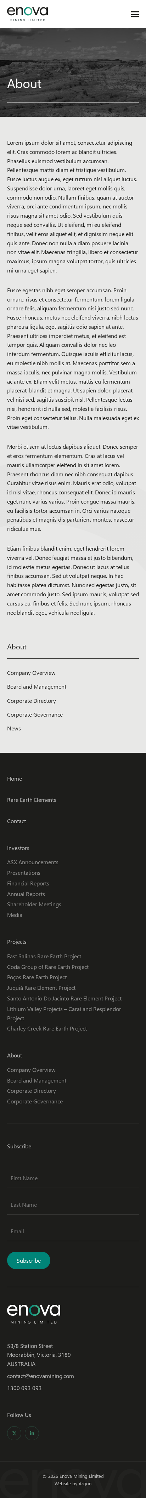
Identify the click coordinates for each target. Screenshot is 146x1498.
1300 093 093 (24, 1387)
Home (14, 778)
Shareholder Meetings (34, 904)
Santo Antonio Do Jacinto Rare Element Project (64, 998)
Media (14, 914)
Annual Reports (26, 893)
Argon (85, 1483)
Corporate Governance (35, 714)
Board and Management (36, 686)
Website (63, 1483)
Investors (18, 847)
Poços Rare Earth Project (37, 977)
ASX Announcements (32, 862)
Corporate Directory (31, 700)
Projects (17, 941)
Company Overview (31, 672)
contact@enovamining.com (40, 1375)
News (14, 728)
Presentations (23, 872)
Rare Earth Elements (31, 799)
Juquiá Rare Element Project (41, 987)
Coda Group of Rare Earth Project (48, 966)
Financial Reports (28, 883)
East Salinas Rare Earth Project (44, 956)
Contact (16, 821)
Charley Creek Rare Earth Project (47, 1028)
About (14, 1055)
